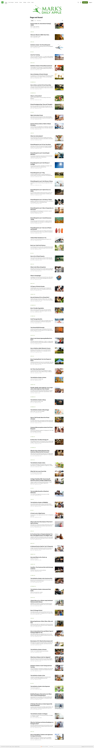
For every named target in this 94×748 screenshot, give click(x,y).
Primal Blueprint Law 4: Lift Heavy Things (41, 199)
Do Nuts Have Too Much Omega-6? (39, 439)
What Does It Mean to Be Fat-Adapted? (40, 657)
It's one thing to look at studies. (36, 472)
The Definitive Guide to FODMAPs (39, 502)
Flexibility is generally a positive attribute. (38, 570)
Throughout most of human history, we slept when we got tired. (41, 183)
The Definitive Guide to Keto (37, 462)
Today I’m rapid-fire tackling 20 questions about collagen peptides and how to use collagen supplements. (41, 482)
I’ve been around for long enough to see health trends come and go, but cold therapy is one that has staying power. (41, 321)
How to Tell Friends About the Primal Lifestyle (39, 418)
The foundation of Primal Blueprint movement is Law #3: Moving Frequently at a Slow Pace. (41, 211)
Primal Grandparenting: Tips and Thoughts (41, 104)
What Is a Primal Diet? (36, 96)
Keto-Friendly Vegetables (37, 308)
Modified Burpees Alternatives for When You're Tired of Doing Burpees (41, 694)
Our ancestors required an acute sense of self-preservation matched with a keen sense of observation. (41, 156)
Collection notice (16, 746)
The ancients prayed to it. (35, 687)
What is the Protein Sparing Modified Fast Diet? (41, 339)
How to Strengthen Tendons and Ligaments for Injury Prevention (41, 735)
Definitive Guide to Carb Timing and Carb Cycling (41, 666)
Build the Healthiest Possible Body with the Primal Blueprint (41, 46)
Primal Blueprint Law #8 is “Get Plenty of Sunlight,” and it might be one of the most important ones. (41, 166)
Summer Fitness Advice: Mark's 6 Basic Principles (40, 124)
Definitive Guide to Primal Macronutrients (41, 65)
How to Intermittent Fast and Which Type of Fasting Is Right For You (41, 632)
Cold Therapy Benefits (36, 319)
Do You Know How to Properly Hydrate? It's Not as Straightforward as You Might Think (41, 534)
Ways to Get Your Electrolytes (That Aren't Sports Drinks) (41, 522)
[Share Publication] (81, 2)
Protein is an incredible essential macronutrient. (39, 651)
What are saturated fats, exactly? (36, 592)
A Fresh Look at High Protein (37, 513)
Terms (13, 746)
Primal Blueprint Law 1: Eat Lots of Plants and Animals (40, 228)
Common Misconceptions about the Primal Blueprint (41, 428)
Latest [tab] (32, 20)
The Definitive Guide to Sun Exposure (40, 686)
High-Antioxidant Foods (36, 115)
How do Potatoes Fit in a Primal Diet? (39, 297)
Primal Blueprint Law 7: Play (37, 172)
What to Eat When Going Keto (38, 267)
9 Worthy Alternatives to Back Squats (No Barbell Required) (41, 704)
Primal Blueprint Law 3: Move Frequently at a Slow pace (42, 208)
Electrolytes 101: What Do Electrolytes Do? (41, 641)
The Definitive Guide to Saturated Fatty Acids (40, 590)
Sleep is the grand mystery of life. (36, 401)
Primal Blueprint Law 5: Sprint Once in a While (40, 190)
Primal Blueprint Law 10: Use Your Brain (40, 144)
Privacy (10, 746)
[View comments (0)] (39, 49)
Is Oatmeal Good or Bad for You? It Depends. (41, 546)
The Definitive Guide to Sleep (38, 399)
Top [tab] (35, 20)
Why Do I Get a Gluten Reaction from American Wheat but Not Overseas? (39, 451)
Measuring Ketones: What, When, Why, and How (41, 622)
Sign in (90, 2)
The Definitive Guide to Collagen (38, 713)
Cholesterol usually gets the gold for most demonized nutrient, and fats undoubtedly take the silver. (40, 677)
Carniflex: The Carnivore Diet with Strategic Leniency (41, 568)
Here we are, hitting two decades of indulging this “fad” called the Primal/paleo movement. (41, 431)
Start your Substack (45, 746)
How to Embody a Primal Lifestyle (39, 74)
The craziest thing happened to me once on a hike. (39, 494)
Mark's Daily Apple (36, 27)
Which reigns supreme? (34, 26)
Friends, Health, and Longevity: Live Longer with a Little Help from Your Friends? (41, 388)
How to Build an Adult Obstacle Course (40, 348)
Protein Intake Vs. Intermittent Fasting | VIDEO (40, 24)
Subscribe (85, 2)
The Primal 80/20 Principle (37, 327)
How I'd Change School (36, 610)
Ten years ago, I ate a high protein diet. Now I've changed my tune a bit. (41, 515)
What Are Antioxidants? (36, 136)
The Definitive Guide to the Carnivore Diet (41, 578)
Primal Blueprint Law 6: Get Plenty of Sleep (41, 181)
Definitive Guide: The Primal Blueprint (40, 45)
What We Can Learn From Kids (38, 471)
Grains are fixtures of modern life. (36, 379)
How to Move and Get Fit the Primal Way (40, 85)
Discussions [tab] (39, 20)
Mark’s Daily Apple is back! (35, 36)
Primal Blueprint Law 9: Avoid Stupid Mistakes (39, 153)
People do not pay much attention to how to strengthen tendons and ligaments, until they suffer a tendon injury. (41, 738)
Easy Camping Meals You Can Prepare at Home (40, 360)
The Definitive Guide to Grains (38, 377)
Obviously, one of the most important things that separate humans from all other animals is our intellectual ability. (41, 146)
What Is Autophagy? (35, 275)
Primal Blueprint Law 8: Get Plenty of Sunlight (39, 163)
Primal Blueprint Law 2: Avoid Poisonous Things (40, 218)
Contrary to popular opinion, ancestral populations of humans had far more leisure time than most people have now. (41, 175)
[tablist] (36, 20)
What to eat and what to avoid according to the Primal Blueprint (40, 98)
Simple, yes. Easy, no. (34, 558)
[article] (47, 26)
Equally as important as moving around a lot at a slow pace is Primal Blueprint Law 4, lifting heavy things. (41, 202)
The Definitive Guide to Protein (38, 649)
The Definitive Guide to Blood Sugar (39, 409)
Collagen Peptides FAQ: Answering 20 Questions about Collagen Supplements (40, 479)
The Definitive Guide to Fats (37, 675)
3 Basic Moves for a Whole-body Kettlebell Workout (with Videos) (41, 601)
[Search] (78, 2)
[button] (6, 2)
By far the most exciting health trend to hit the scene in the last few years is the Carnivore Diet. (41, 580)
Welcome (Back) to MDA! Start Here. (39, 34)
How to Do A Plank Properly (37, 256)
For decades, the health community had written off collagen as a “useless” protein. (41, 716)
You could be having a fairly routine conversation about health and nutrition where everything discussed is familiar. (41, 504)
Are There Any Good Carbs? (37, 369)
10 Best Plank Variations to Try (38, 237)
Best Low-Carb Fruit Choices (37, 245)
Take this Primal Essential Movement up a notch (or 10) (40, 239)
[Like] (31, 109)
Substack (83, 746)
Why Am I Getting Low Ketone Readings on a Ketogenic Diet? (41, 723)
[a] (59, 26)
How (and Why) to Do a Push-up (38, 557)
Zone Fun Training (35, 55)
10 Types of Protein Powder (37, 286)
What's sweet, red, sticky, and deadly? (37, 411)
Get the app (51, 746)
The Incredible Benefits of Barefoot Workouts (39, 492)
